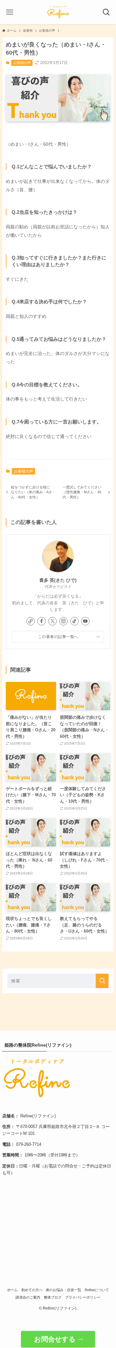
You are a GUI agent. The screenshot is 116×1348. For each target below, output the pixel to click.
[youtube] (85, 621)
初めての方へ (32, 1290)
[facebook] (41, 621)
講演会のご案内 (27, 1297)
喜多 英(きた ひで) (58, 580)
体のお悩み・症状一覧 (63, 1290)
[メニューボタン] (9, 12)
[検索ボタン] (106, 12)
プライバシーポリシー (83, 1297)
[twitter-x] (52, 621)
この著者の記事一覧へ (58, 636)
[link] (30, 621)
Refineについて (97, 1290)
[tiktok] (74, 621)
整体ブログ (53, 1297)
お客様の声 (22, 63)
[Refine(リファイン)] (58, 12)
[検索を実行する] (102, 981)
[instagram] (63, 621)
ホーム (12, 1290)
